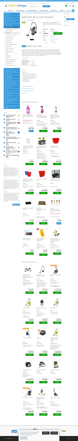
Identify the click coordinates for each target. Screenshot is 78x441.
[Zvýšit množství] (53, 32)
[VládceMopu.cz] (15, 5)
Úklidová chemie (8, 24)
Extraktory (8, 46)
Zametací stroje (9, 36)
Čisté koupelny (7, 166)
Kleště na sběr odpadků (11, 59)
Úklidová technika (9, 26)
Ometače (8, 57)
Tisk (47, 42)
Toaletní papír (8, 74)
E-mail (65, 16)
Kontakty (62, 10)
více (19, 176)
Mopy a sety (7, 97)
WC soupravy (9, 40)
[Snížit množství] (53, 34)
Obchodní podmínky (32, 10)
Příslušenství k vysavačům (12, 34)
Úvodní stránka (5, 11)
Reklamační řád (44, 10)
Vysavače (8, 32)
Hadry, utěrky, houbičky (10, 84)
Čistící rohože (9, 42)
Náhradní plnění (20, 10)
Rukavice (7, 89)
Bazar (6, 104)
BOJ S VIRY (7, 16)
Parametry (29, 46)
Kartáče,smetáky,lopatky (11, 29)
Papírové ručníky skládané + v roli (9, 77)
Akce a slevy (7, 13)
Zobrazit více (16, 204)
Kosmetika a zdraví (9, 18)
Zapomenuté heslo (66, 21)
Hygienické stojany (10, 65)
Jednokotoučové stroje (11, 44)
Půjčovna (10, 10)
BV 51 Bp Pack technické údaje (27, 90)
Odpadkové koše (8, 79)
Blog (68, 10)
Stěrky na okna (9, 50)
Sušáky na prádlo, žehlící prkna (10, 22)
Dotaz (54, 42)
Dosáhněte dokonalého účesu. (10, 179)
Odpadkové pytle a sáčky (10, 82)
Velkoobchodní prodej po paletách (10, 107)
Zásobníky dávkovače (9, 92)
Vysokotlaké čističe (10, 61)
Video (35, 46)
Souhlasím (54, 433)
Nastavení (23, 438)
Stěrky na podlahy (10, 48)
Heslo (65, 17)
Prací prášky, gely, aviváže (11, 71)
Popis (24, 46)
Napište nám (54, 10)
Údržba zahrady (9, 31)
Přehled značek (8, 101)
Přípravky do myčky (9, 69)
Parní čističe (9, 63)
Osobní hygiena (8, 87)
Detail (31, 130)
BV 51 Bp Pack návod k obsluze (27, 86)
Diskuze (39, 46)
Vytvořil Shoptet (71, 438)
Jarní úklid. (6, 192)
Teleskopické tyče (10, 52)
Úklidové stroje (9, 38)
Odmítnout (46, 433)
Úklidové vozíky (8, 94)
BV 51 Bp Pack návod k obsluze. (27, 88)
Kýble (7, 54)
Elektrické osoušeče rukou (11, 99)
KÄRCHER (53, 37)
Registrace (72, 3)
